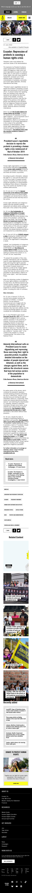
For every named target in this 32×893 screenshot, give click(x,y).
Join (3, 828)
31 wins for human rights (14, 665)
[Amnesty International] (2, 17)
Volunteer (4, 832)
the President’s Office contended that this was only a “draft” (14, 409)
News (5, 515)
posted (9, 439)
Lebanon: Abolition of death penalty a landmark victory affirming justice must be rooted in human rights (16, 726)
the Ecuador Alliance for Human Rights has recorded (15, 112)
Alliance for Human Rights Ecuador (13, 248)
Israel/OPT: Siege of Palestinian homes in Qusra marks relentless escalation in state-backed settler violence (16, 711)
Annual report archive (8, 819)
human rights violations (14, 169)
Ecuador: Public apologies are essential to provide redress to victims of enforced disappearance (15, 629)
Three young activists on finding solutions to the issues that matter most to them (16, 718)
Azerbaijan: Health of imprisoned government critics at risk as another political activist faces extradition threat (15, 735)
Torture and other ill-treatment (11, 525)
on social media (15, 439)
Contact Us (5, 796)
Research (4, 846)
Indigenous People (8, 510)
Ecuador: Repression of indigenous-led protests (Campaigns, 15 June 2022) (16, 465)
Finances (4, 803)
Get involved (6, 823)
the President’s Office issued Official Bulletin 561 (15, 421)
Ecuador (6, 499)
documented (23, 167)
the (16, 248)
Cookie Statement (17, 870)
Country (8, 565)
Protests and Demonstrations (16, 515)
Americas (6, 489)
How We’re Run (6, 798)
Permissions (22, 870)
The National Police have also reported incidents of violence (15, 130)
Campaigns (5, 844)
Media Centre (6, 812)
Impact (8, 663)
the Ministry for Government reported (14, 220)
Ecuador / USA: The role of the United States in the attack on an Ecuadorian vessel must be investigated (15, 694)
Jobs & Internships (8, 861)
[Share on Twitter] (18, 40)
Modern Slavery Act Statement (11, 801)
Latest (4, 837)
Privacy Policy (3, 871)
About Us (5, 791)
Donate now (16, 783)
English (8, 12)
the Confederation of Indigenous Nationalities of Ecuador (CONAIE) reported (13, 213)
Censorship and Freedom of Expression (13, 494)
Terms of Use (8, 870)
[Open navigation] (29, 17)
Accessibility (12, 870)
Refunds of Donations (27, 870)
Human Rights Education (9, 814)
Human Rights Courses (8, 816)
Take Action (5, 830)
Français (24, 12)
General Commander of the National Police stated (15, 191)
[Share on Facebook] (14, 40)
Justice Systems (19, 510)
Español (16, 12)
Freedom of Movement (16, 499)
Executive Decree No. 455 (11, 316)
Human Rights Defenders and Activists (13, 504)
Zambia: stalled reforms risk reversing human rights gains (15, 743)
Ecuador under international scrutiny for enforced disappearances (15, 598)
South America (7, 520)
